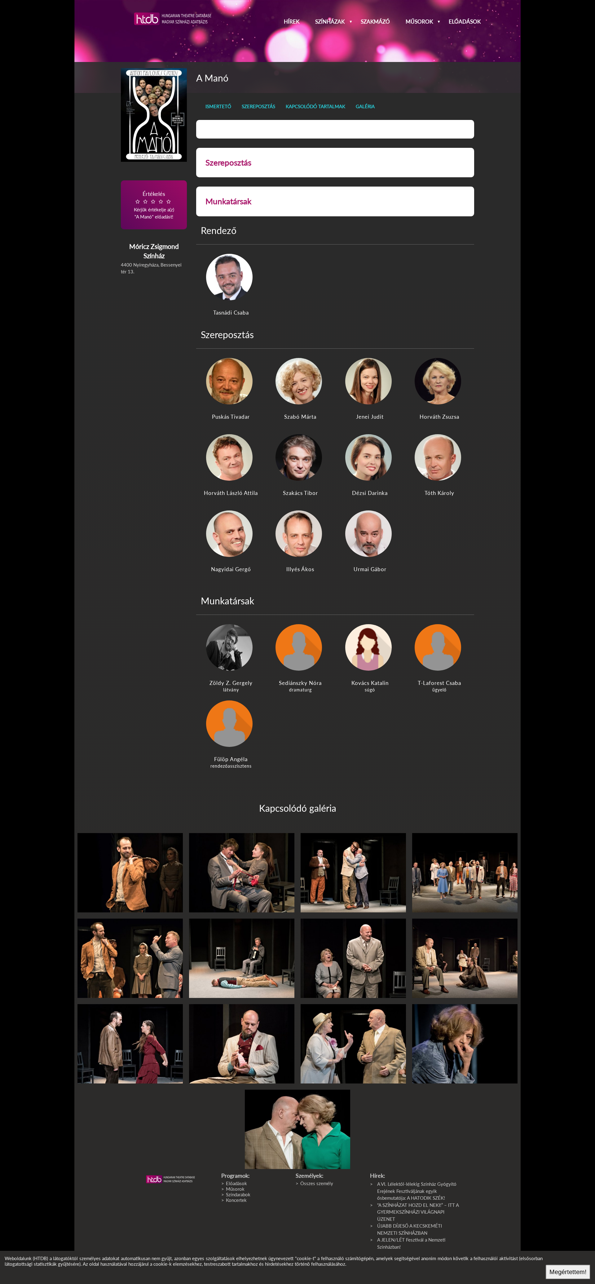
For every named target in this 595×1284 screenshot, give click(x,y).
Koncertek (236, 1200)
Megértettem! (568, 1272)
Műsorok (419, 22)
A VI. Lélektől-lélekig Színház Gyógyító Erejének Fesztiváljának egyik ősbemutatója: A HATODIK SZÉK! (416, 1191)
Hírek (291, 22)
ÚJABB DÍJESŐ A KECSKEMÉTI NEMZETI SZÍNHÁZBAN (409, 1229)
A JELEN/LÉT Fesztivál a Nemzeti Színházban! (411, 1243)
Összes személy (316, 1183)
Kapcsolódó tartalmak (315, 106)
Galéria (365, 106)
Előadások (465, 22)
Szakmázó (375, 22)
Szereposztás (258, 106)
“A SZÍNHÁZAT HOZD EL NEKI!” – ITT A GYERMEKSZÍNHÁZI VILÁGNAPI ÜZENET (418, 1212)
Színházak (330, 22)
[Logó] (170, 1179)
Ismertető (218, 106)
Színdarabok (238, 1194)
